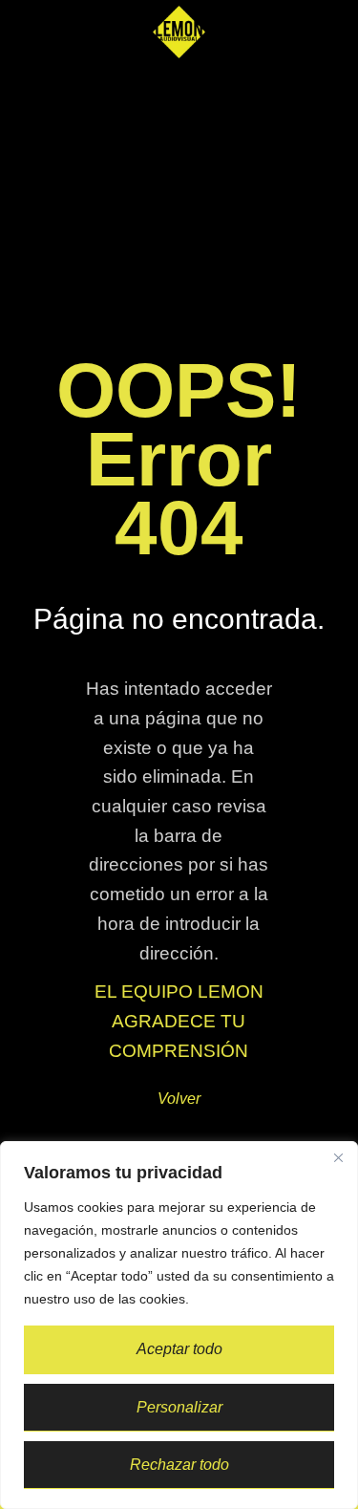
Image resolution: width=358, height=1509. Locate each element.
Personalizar (179, 1407)
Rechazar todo (179, 1464)
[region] (179, 1325)
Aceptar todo (179, 1349)
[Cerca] (337, 1157)
